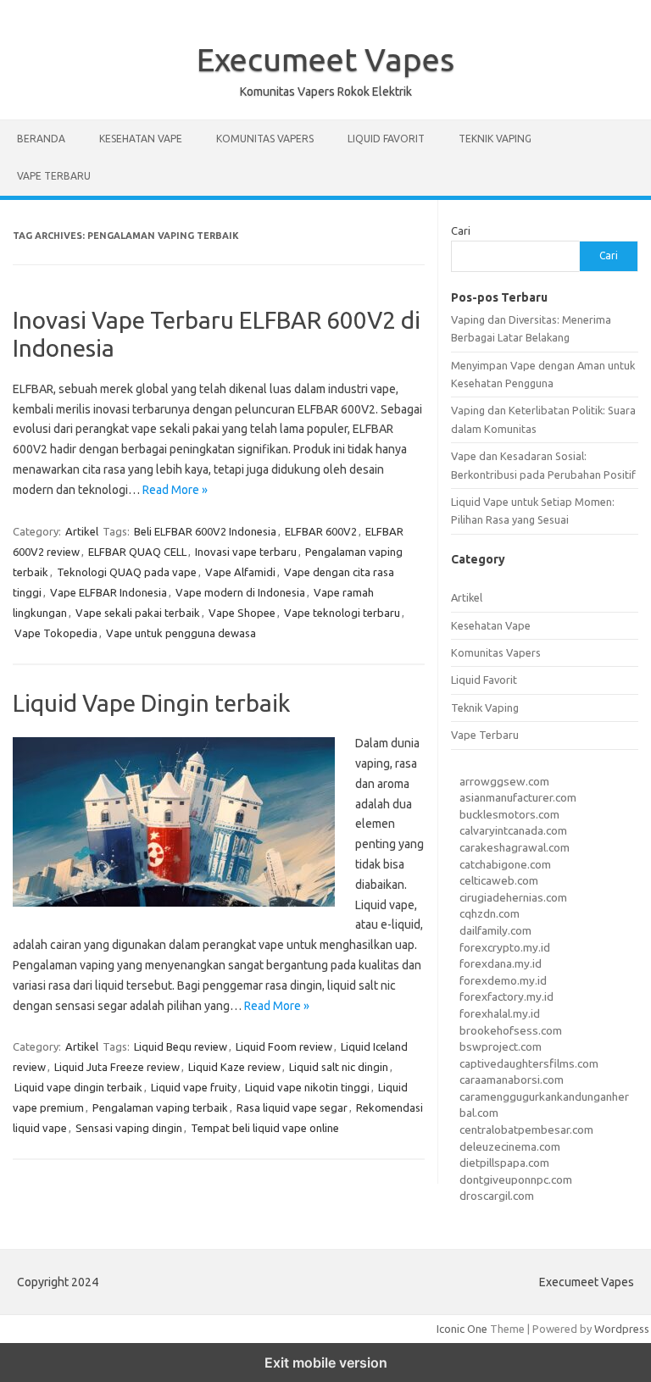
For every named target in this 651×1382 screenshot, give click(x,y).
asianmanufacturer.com (517, 797)
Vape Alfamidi (240, 572)
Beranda (41, 138)
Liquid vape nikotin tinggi (307, 1087)
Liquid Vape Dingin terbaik (151, 703)
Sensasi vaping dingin (128, 1128)
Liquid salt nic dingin (338, 1067)
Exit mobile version (325, 1362)
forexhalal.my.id (499, 1013)
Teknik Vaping (495, 138)
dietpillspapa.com (504, 1162)
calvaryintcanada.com (513, 830)
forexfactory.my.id (506, 996)
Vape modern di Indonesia (240, 592)
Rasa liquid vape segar (292, 1107)
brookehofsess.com (510, 1030)
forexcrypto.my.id (504, 947)
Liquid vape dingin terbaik (78, 1087)
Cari (460, 230)
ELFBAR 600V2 (321, 531)
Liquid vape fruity (193, 1087)
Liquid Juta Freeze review (117, 1067)
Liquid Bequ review (180, 1046)
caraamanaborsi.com (511, 1079)
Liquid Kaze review (234, 1067)
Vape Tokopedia (55, 633)
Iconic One (462, 1329)
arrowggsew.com (504, 781)
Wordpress (621, 1329)
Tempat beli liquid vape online (265, 1128)
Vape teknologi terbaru (342, 613)
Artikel (81, 531)
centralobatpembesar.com (526, 1129)
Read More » (175, 490)
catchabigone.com (505, 864)
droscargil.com (496, 1195)
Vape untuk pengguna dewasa (181, 633)
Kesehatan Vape (140, 138)
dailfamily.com (495, 930)
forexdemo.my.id (503, 980)
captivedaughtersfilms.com (528, 1063)
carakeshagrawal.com (514, 847)
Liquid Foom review (284, 1046)
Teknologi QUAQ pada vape (127, 572)
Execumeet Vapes (325, 59)
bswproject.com (500, 1046)
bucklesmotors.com (509, 814)
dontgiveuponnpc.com (515, 1179)
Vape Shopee (242, 613)
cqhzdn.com (489, 913)
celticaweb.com (498, 880)
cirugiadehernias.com (513, 897)
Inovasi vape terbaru (246, 552)
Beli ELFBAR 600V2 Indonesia (205, 531)
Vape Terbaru (54, 175)
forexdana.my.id (500, 963)
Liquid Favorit (386, 138)
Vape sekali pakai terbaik (137, 613)
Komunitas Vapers (265, 138)
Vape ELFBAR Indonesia (108, 592)
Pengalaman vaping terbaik (160, 1107)
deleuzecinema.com (509, 1146)
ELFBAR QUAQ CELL (137, 552)
